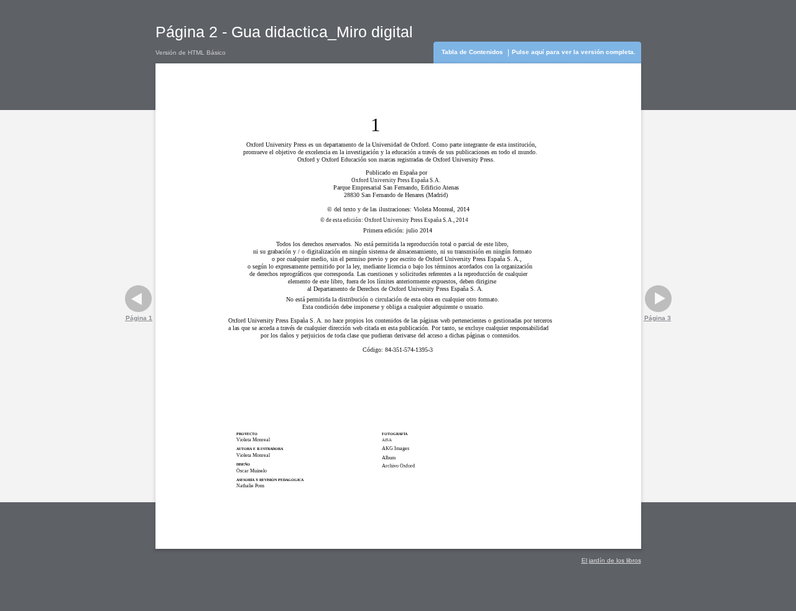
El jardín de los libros (611, 560)
